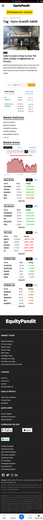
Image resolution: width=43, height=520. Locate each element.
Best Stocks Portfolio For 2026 (11, 364)
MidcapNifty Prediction (11, 134)
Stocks (3, 480)
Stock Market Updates (8, 452)
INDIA (5, 52)
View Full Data (29, 94)
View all (5, 137)
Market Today (5, 347)
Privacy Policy (6, 400)
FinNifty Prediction (9, 131)
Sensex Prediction (9, 122)
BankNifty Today (6, 356)
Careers (3, 384)
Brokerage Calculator (8, 463)
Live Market (31, 85)
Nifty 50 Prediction (9, 125)
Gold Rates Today (7, 458)
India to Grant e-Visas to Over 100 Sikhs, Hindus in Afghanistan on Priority (19, 58)
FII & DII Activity (6, 344)
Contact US (5, 381)
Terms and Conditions (8, 397)
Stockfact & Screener (8, 417)
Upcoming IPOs (6, 466)
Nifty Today (5, 353)
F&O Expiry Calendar (8, 455)
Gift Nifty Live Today (8, 359)
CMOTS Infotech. (13, 489)
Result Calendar (6, 419)
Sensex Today (5, 350)
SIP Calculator (6, 461)
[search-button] (21, 516)
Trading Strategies (7, 446)
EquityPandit (21, 5)
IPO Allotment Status (8, 469)
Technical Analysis (7, 449)
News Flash (23, 85)
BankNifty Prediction (10, 128)
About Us (4, 378)
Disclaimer (4, 403)
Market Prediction (7, 341)
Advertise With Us (7, 387)
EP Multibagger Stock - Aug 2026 (19, 12)
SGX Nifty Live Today (8, 361)
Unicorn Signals (6, 414)
